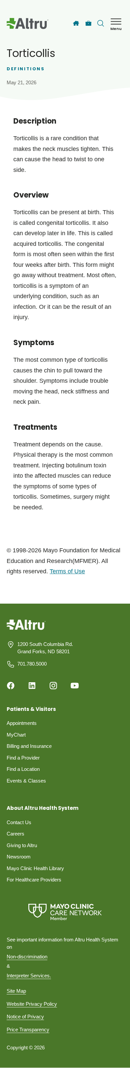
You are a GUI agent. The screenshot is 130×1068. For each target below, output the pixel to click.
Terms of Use (67, 571)
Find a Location (23, 769)
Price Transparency (28, 1029)
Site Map (16, 991)
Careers (15, 833)
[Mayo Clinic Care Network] (65, 912)
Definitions (26, 69)
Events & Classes (26, 781)
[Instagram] (53, 686)
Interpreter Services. (29, 975)
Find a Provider (23, 758)
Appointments (22, 723)
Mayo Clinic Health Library (35, 868)
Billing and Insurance (29, 746)
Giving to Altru (22, 845)
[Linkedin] (32, 686)
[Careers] (88, 23)
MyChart (16, 735)
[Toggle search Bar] (100, 23)
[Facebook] (11, 686)
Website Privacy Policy (32, 1004)
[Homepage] (26, 629)
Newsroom (19, 856)
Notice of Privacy (25, 1016)
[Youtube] (75, 686)
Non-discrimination (27, 956)
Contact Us (19, 822)
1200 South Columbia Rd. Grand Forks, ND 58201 (45, 648)
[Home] (76, 23)
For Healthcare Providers (34, 879)
